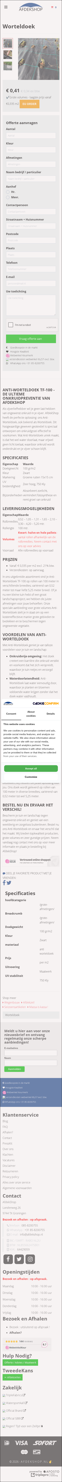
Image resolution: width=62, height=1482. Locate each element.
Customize (31, 776)
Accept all (31, 768)
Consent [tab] (11, 713)
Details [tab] (51, 713)
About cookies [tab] (31, 713)
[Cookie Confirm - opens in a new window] (46, 703)
